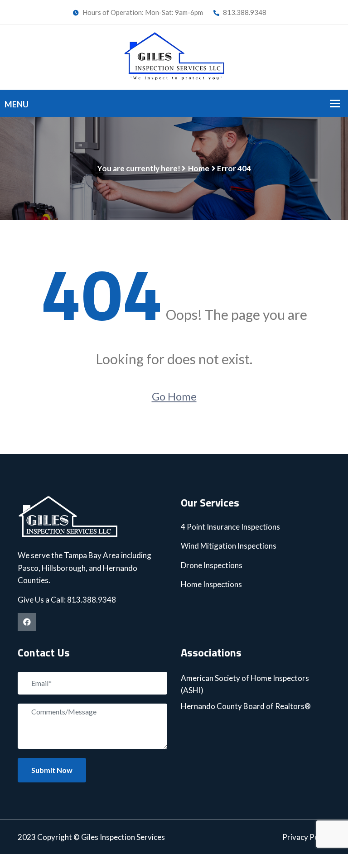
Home (198, 168)
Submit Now (51, 770)
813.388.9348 (244, 12)
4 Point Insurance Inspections (230, 526)
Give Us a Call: (42, 599)
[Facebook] (27, 622)
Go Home (174, 396)
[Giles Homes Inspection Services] (174, 55)
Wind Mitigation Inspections (228, 545)
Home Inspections (211, 584)
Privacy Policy (306, 837)
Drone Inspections (211, 565)
